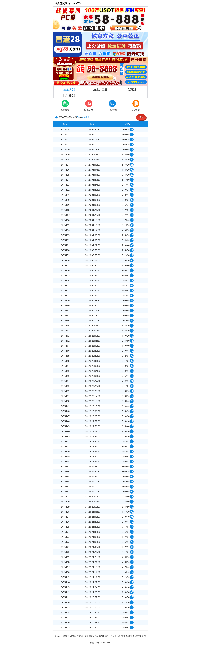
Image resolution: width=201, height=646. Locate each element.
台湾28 (131, 89)
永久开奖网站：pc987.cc (69, 3)
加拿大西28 (100, 89)
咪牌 (141, 117)
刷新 (87, 117)
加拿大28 (69, 89)
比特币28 (69, 95)
